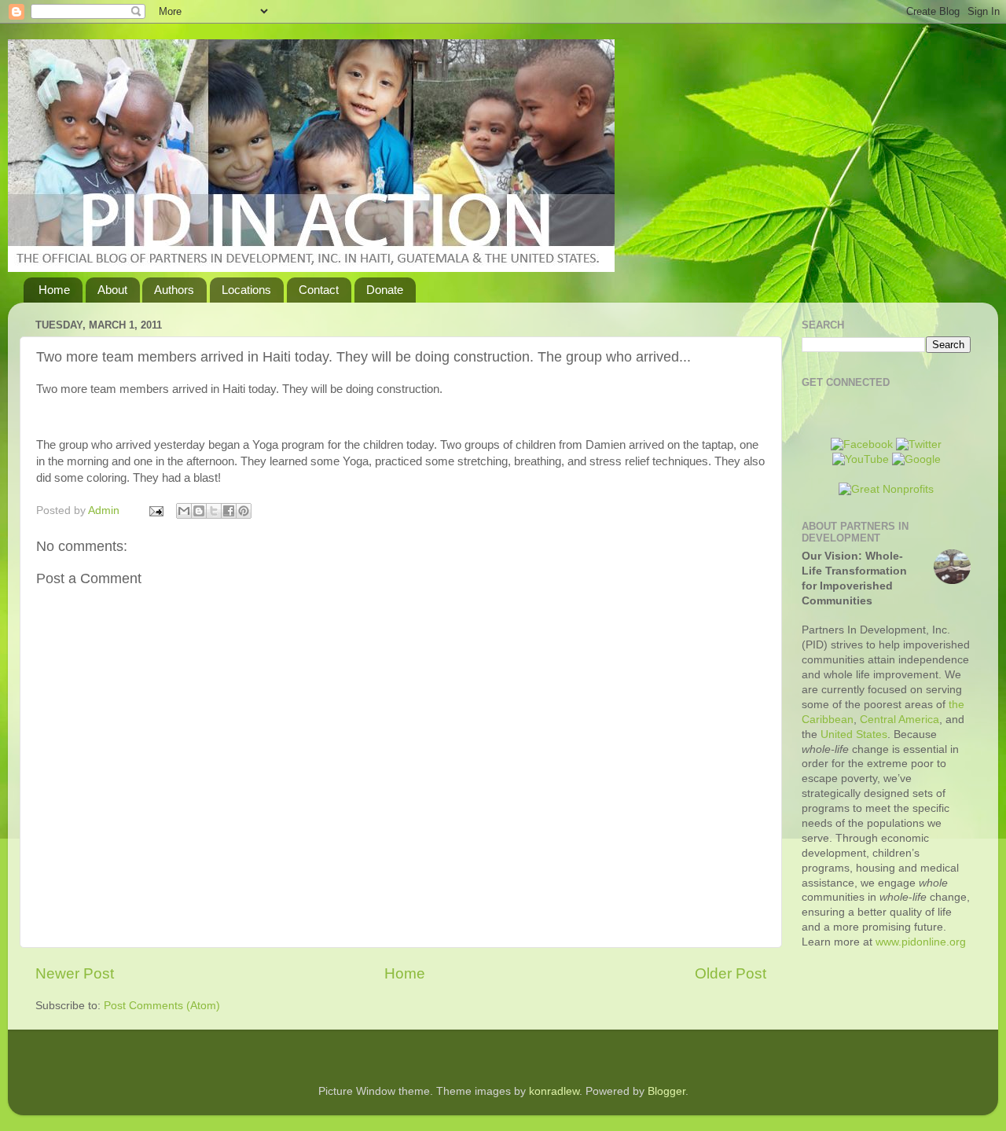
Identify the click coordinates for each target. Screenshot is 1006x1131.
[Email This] (184, 511)
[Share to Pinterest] (244, 511)
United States (854, 734)
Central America (899, 719)
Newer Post (74, 973)
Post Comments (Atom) (162, 1006)
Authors (174, 289)
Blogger (666, 1091)
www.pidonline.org (921, 942)
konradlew (554, 1091)
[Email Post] (155, 510)
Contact (319, 289)
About (112, 289)
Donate (384, 289)
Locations (246, 289)
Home (54, 289)
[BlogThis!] (199, 511)
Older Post (730, 973)
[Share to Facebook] (229, 511)
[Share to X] (214, 511)
